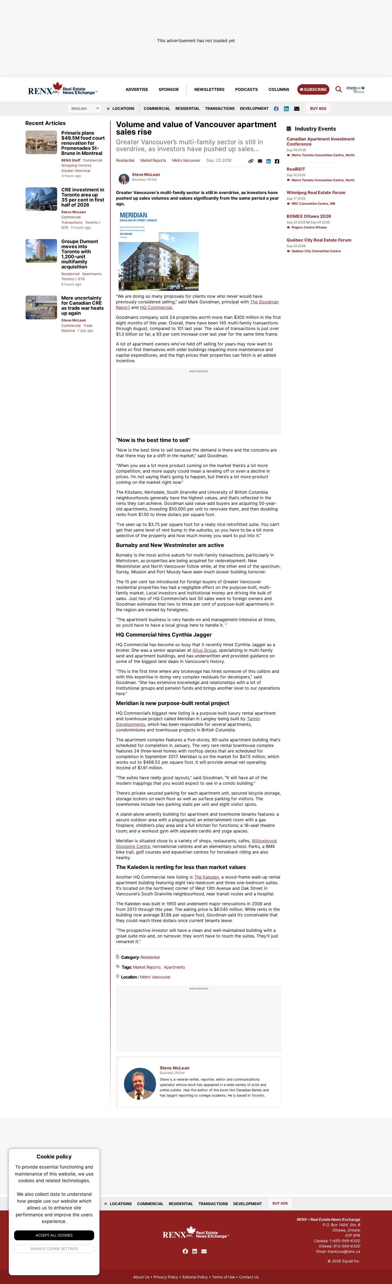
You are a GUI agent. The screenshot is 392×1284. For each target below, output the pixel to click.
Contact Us (249, 1277)
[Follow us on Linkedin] (289, 108)
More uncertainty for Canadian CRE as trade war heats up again (82, 305)
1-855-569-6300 (345, 1240)
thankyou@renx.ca (343, 1251)
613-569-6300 (347, 1246)
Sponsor (169, 89)
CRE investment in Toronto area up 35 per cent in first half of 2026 (82, 197)
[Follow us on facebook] (279, 108)
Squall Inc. (351, 1261)
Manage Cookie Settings (54, 1248)
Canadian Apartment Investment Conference (321, 141)
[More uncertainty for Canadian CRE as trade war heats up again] (41, 307)
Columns (279, 89)
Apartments (92, 274)
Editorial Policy (195, 1277)
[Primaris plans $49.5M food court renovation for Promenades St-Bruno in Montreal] (41, 142)
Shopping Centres (76, 165)
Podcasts (246, 89)
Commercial (157, 108)
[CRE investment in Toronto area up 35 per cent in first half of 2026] (41, 199)
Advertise (137, 89)
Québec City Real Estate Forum (319, 240)
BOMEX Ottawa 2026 (309, 216)
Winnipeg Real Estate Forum (316, 192)
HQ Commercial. (156, 307)
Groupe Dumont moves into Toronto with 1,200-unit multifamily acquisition (79, 254)
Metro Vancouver (186, 160)
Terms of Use (223, 1277)
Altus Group (205, 650)
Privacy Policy (166, 1277)
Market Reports (153, 160)
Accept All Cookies (54, 1235)
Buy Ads (318, 108)
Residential (187, 108)
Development (254, 108)
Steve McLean (73, 212)
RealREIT (296, 169)
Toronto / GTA (73, 279)
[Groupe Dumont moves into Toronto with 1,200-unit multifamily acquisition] (41, 251)
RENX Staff (70, 160)
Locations (123, 108)
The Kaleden (206, 877)
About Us (141, 1277)
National (68, 330)
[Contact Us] (299, 108)
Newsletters (209, 89)
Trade (88, 325)
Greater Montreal (75, 170)
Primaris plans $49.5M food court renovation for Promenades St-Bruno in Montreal (83, 143)
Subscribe (315, 89)
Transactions (220, 108)
